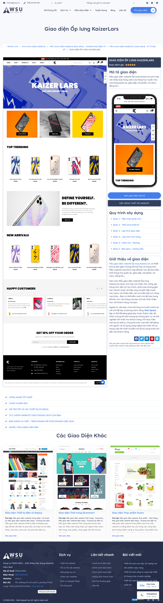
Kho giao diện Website (34, 46)
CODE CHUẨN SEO (18, 403)
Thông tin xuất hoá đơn (47, 592)
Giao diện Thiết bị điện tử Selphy (23, 512)
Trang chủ (12, 46)
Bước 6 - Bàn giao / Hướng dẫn (128, 249)
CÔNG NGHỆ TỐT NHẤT (20, 397)
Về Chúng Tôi (50, 10)
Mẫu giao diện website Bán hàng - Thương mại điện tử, (81, 521)
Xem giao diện (11, 536)
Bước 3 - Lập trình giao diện (126, 231)
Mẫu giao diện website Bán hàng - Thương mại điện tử (78, 46)
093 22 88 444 (21, 574)
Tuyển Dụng (101, 10)
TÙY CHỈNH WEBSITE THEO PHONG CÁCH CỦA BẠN (35, 415)
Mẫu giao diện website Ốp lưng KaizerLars (130, 263)
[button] (52, 3)
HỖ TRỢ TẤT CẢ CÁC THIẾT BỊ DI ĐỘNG (28, 409)
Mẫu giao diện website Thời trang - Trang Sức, (84, 518)
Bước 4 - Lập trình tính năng (127, 237)
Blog (113, 10)
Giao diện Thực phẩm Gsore (128, 512)
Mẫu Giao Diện (81, 10)
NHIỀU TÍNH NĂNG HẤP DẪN (23, 427)
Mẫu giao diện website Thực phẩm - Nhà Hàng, (139, 518)
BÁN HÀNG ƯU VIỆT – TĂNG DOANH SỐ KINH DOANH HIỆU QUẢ (41, 421)
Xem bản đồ (37, 586)
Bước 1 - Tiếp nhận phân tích (127, 219)
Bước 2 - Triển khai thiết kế (126, 225)
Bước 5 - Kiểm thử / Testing (126, 243)
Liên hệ (122, 10)
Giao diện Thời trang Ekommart (77, 512)
